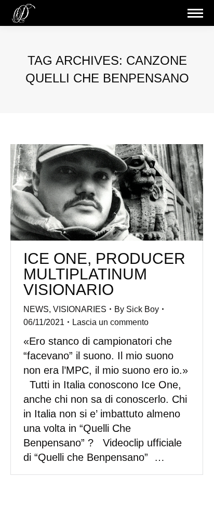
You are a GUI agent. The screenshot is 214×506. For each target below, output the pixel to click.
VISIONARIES (79, 309)
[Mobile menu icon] (195, 13)
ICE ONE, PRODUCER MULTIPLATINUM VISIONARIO (104, 274)
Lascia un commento (110, 322)
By (136, 309)
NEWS (36, 309)
